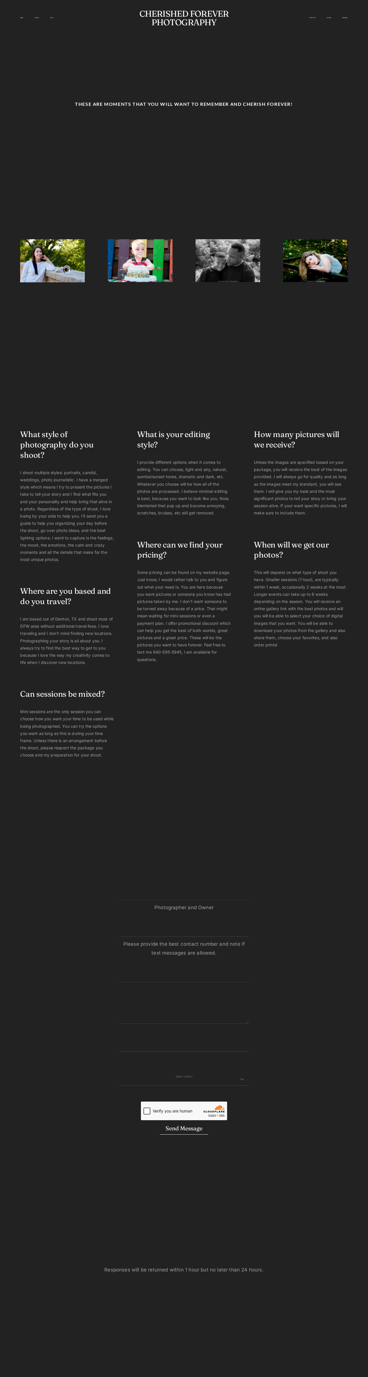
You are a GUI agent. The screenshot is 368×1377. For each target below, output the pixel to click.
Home (21, 17)
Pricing (329, 17)
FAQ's (52, 17)
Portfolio (312, 17)
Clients (36, 17)
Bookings (345, 17)
